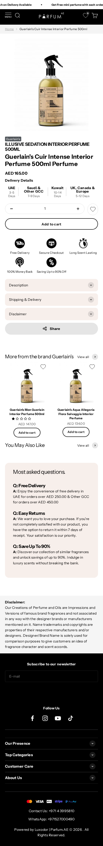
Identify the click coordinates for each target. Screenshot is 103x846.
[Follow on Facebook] (32, 718)
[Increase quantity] (78, 209)
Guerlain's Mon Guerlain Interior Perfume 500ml (27, 412)
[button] (22, 418)
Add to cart (51, 224)
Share (55, 328)
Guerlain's (13, 139)
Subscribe (51, 692)
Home (9, 29)
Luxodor (41, 829)
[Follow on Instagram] (45, 718)
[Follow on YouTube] (57, 718)
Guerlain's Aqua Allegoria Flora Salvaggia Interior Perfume (76, 414)
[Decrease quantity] (11, 209)
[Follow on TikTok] (70, 718)
